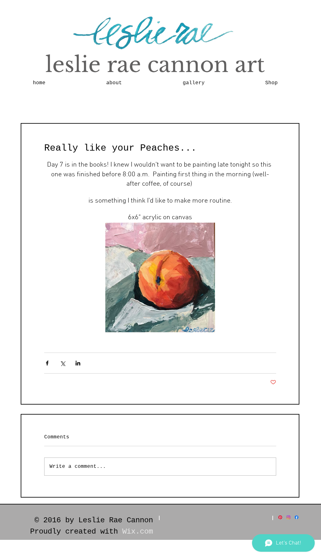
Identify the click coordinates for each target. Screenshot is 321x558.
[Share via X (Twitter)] (63, 363)
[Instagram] (288, 517)
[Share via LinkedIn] (78, 363)
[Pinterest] (280, 517)
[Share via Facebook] (47, 363)
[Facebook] (296, 517)
